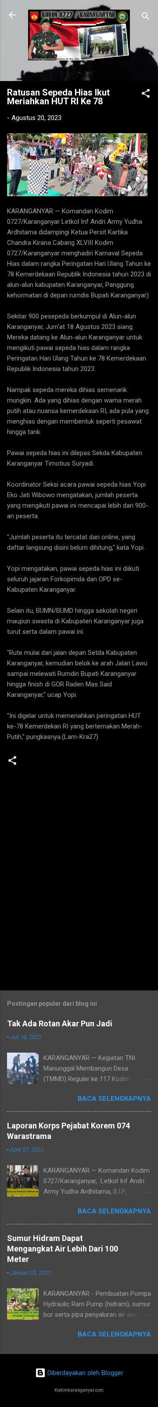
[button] (145, 95)
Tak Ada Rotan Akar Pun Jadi (59, 1023)
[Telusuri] (145, 17)
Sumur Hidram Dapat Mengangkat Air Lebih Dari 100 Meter (62, 1249)
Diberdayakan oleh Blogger (84, 1373)
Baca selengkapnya (114, 1099)
